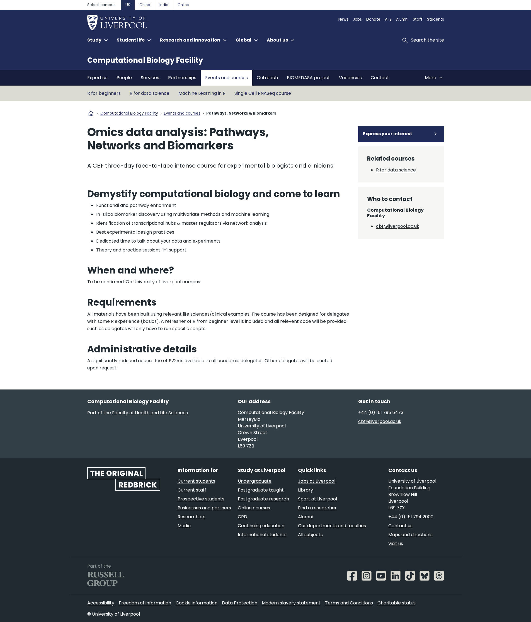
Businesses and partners (204, 508)
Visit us (395, 543)
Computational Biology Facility (145, 60)
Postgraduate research (263, 499)
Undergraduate (254, 481)
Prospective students (201, 499)
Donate (373, 19)
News (343, 19)
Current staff (192, 490)
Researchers (191, 517)
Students (435, 19)
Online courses (254, 508)
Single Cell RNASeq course (262, 93)
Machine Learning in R (202, 93)
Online (183, 5)
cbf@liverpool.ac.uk (397, 226)
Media (184, 525)
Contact (380, 77)
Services (150, 77)
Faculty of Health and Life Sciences (150, 413)
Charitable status (396, 603)
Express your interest (387, 133)
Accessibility (100, 603)
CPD (242, 517)
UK (127, 5)
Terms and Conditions (349, 603)
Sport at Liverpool (317, 499)
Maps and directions (410, 534)
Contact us (400, 525)
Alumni (402, 19)
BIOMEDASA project (308, 77)
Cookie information (196, 603)
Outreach (267, 77)
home (90, 113)
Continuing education (261, 525)
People (124, 77)
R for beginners (104, 93)
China (144, 5)
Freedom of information (145, 603)
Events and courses (226, 77)
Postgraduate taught (261, 490)
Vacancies (350, 77)
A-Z (388, 19)
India (163, 5)
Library (305, 490)
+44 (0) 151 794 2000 (410, 517)
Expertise (97, 77)
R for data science (149, 93)
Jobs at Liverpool (316, 481)
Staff (418, 19)
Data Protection (239, 603)
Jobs (357, 19)
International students (262, 534)
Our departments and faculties (332, 525)
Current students (196, 481)
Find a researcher (317, 508)
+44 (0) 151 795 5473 (380, 412)
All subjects (310, 534)
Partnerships (182, 77)
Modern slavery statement (291, 603)
